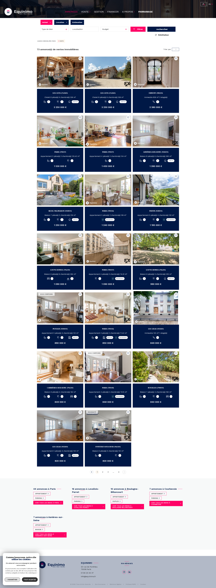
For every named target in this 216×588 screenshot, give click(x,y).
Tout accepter (30, 580)
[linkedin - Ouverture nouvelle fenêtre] (129, 572)
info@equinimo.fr (88, 576)
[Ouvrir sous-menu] (90, 11)
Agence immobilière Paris (46, 41)
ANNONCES (71, 12)
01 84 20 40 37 (87, 573)
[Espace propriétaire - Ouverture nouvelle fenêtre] (203, 4)
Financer (113, 12)
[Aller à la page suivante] (124, 472)
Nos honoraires (100, 584)
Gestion (99, 12)
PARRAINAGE (145, 12)
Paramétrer (12, 580)
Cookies (143, 584)
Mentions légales (115, 584)
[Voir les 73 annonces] (161, 29)
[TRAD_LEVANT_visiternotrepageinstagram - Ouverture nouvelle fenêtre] (124, 572)
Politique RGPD (131, 584)
